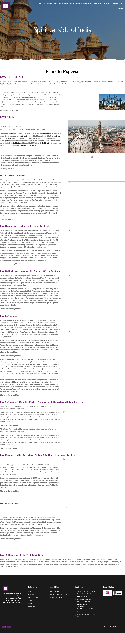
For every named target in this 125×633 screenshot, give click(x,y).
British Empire (48, 143)
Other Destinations (82, 3)
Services (96, 3)
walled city (23, 136)
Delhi (59, 134)
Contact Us (119, 9)
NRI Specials (115, 3)
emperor (16, 138)
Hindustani (12, 134)
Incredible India (52, 3)
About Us (41, 3)
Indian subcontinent (28, 145)
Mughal (10, 138)
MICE (105, 3)
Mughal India (15, 143)
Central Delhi (44, 134)
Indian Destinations (65, 3)
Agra (6, 141)
